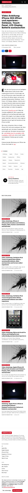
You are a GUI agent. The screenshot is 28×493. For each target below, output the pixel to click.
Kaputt (4, 163)
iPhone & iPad (8, 5)
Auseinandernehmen (13, 163)
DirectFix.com (12, 110)
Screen (4, 166)
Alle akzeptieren (17, 490)
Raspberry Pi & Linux (6, 454)
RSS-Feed (4, 472)
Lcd (21, 166)
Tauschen (10, 169)
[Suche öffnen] (22, 2)
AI (2, 446)
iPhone (16, 154)
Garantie (17, 169)
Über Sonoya (5, 470)
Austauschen (11, 157)
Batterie (4, 160)
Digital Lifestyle (5, 450)
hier (15, 144)
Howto (22, 154)
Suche (3, 468)
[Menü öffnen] (25, 2)
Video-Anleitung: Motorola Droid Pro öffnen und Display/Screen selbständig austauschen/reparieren (14, 334)
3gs (22, 169)
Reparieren (17, 160)
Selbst (10, 166)
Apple (10, 154)
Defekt (4, 157)
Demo (4, 169)
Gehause (22, 163)
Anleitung (5, 154)
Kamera (16, 166)
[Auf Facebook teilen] (3, 51)
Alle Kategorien (5, 464)
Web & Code (5, 458)
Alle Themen (5, 466)
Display (10, 160)
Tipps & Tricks (5, 456)
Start (3, 5)
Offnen (18, 157)
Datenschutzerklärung (9, 487)
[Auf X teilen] (6, 51)
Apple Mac (4, 448)
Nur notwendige (7, 490)
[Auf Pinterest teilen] (10, 51)
